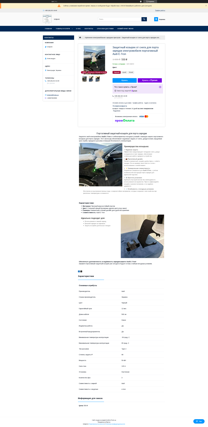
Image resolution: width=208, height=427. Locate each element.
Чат (200, 421)
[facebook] (79, 272)
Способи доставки (105, 28)
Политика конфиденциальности (115, 424)
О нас (78, 28)
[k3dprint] (47, 23)
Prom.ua (113, 420)
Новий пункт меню (125, 28)
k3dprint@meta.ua (53, 95)
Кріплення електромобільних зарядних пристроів (102, 37)
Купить (125, 80)
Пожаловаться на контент (96, 424)
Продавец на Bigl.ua (104, 422)
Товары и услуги (63, 28)
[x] (81, 272)
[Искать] (144, 19)
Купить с (146, 80)
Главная (48, 28)
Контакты (89, 28)
